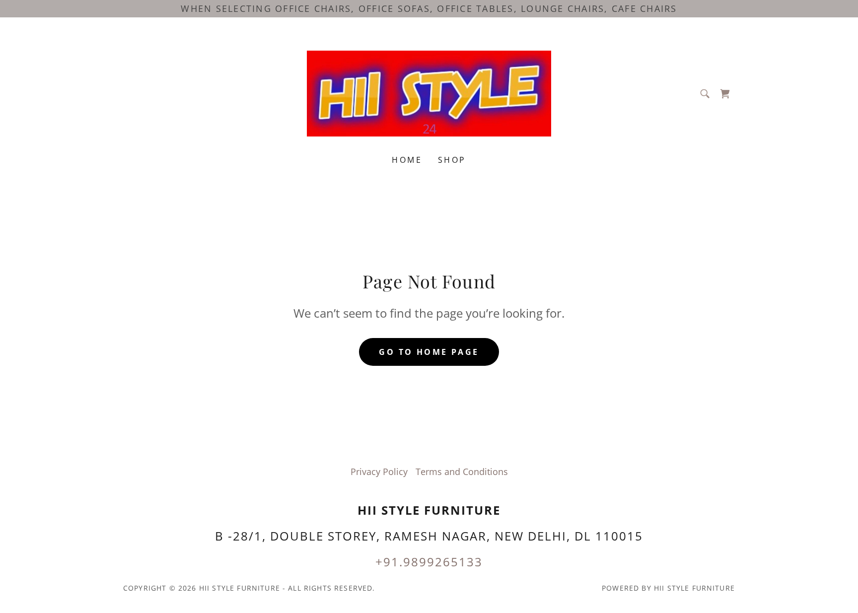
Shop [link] (452, 159)
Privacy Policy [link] (379, 471)
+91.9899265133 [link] (429, 561)
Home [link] (407, 159)
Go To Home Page (429, 351)
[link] (429, 92)
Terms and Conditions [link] (462, 471)
